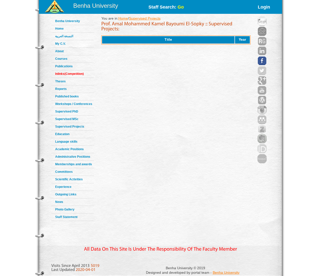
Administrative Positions (72, 156)
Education (62, 134)
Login (264, 7)
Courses (61, 59)
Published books (67, 96)
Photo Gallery (64, 209)
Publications (64, 66)
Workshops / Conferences (73, 104)
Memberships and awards (73, 164)
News (59, 202)
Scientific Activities (69, 179)
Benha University (95, 5)
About (59, 51)
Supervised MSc (66, 119)
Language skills (66, 141)
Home (59, 28)
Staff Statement (66, 217)
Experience (63, 187)
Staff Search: (166, 7)
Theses (60, 81)
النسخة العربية (64, 36)
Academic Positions (69, 149)
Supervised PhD (66, 111)
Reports (61, 89)
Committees (64, 172)
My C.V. (60, 43)
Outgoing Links (65, 194)
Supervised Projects (69, 126)
